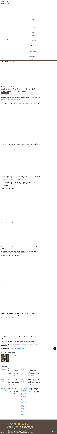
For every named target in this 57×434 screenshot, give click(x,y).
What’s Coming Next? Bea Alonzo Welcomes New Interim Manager (13, 381)
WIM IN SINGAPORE (33, 56)
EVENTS (33, 35)
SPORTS (33, 48)
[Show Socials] (52, 431)
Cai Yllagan (19, 92)
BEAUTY (33, 27)
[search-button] (54, 348)
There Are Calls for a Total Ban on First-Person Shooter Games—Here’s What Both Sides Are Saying (14, 372)
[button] (3, 432)
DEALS (34, 29)
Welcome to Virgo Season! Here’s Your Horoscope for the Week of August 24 (13, 391)
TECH (34, 37)
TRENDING (34, 22)
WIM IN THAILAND (33, 53)
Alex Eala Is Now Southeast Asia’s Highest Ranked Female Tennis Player (33, 371)
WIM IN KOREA (33, 59)
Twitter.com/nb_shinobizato (19, 348)
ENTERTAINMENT (34, 43)
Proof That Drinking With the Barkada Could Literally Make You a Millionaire (33, 391)
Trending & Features (5, 92)
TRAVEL (33, 32)
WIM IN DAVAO (33, 51)
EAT (34, 24)
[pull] (8, 39)
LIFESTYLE (34, 40)
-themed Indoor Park (23, 103)
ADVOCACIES (33, 45)
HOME (33, 19)
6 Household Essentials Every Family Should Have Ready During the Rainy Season (34, 382)
